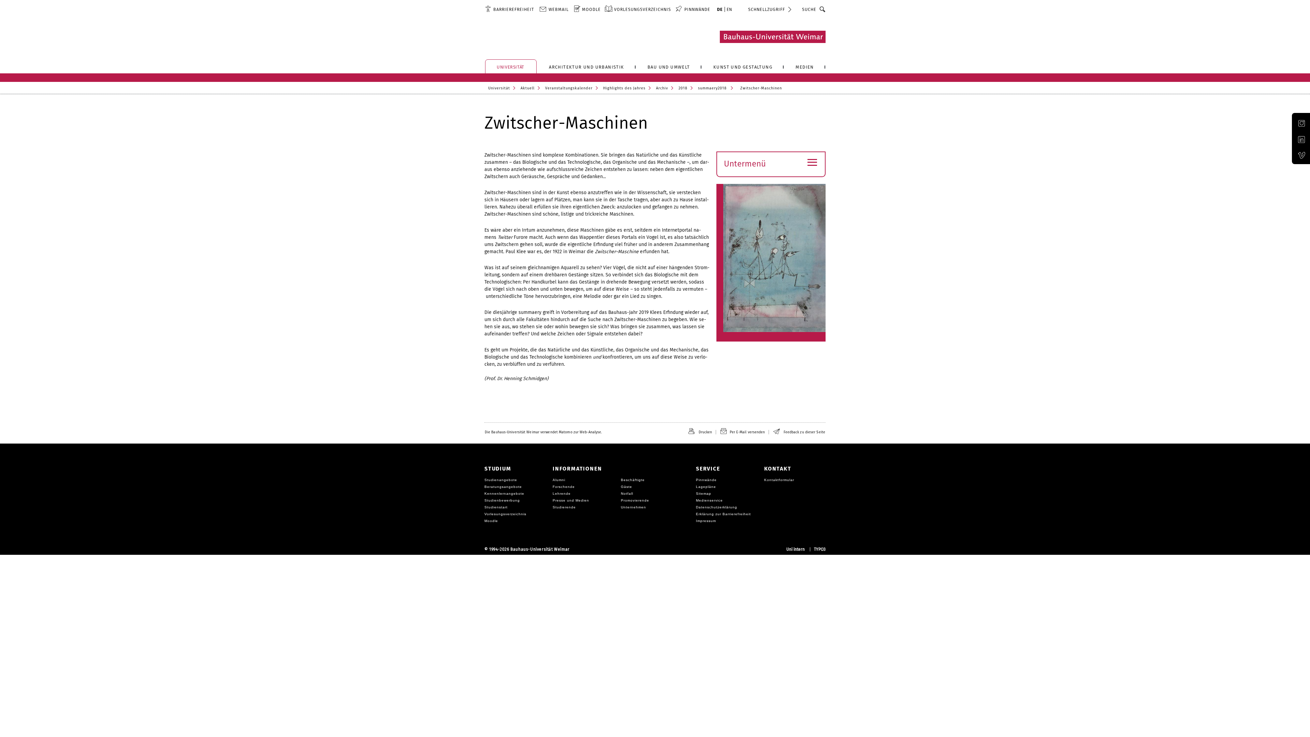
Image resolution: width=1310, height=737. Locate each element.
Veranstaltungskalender (569, 88)
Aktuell (528, 88)
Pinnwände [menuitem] (697, 9)
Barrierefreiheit (513, 9)
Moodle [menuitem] (591, 9)
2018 (683, 88)
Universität (499, 88)
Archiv (662, 88)
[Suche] (822, 9)
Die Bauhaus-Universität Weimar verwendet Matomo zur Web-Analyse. (543, 432)
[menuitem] (509, 9)
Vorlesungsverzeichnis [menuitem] (642, 9)
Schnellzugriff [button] (766, 9)
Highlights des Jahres (624, 88)
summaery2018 (712, 88)
